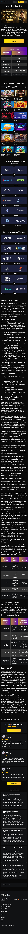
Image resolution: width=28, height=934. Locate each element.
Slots (23, 87)
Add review (14, 730)
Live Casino (9, 87)
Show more (14, 783)
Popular (3, 87)
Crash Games (15, 87)
